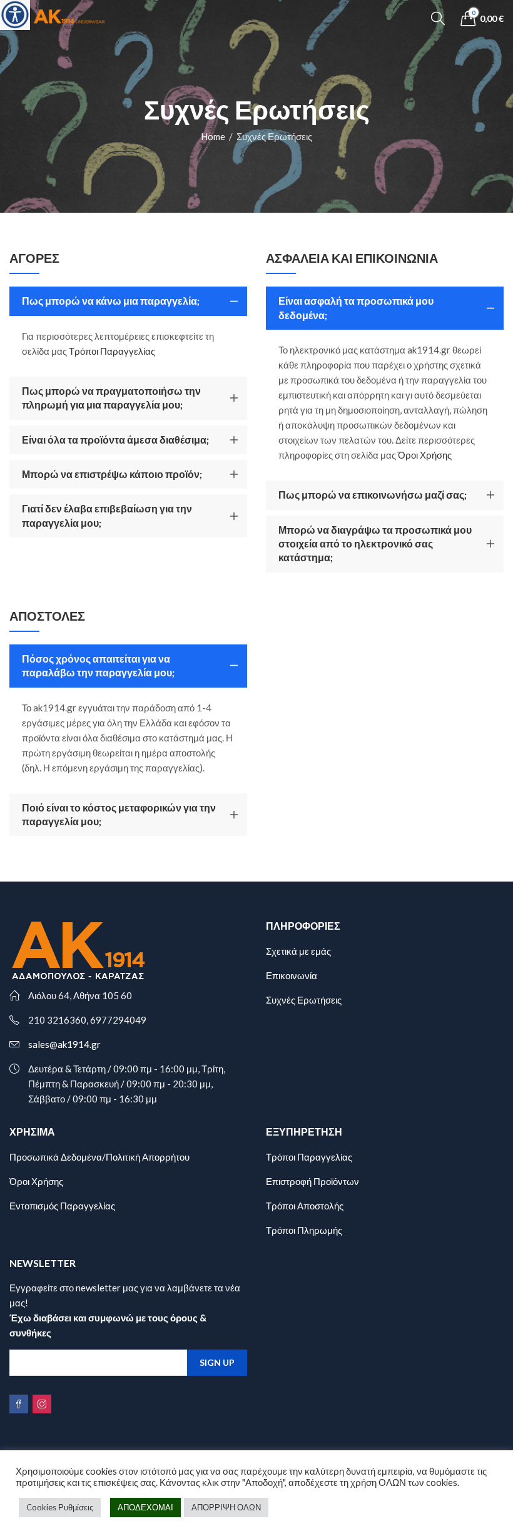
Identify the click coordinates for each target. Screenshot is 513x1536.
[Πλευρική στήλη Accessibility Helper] (15, 15)
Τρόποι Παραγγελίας (112, 351)
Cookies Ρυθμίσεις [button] (59, 1507)
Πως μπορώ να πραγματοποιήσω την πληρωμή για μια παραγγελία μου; (111, 397)
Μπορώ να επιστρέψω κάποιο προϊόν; (112, 474)
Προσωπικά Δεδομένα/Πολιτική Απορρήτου (99, 1156)
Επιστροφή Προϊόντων (312, 1181)
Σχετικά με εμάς (298, 951)
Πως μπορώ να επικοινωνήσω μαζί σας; (372, 495)
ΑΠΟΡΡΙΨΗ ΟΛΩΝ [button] (226, 1507)
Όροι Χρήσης (425, 454)
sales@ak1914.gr (64, 1044)
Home (213, 136)
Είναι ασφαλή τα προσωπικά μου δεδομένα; (356, 307)
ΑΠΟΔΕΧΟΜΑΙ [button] (145, 1507)
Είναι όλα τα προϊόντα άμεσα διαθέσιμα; (115, 439)
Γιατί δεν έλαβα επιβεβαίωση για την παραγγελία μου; (107, 515)
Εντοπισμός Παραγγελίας (62, 1205)
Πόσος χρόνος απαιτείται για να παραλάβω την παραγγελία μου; (98, 665)
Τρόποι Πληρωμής (304, 1230)
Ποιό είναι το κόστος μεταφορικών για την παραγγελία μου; (119, 814)
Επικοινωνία (291, 975)
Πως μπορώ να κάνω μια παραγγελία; (111, 301)
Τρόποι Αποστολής (304, 1205)
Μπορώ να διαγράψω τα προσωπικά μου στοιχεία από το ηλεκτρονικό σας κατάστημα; (375, 544)
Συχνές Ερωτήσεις (304, 999)
